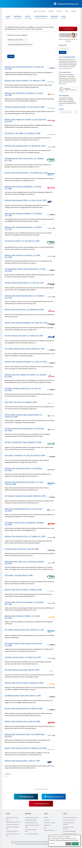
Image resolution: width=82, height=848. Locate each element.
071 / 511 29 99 (63, 36)
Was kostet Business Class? (13, 822)
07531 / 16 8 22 (63, 34)
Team (66, 11)
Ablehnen (68, 843)
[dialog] (64, 840)
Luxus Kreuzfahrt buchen (65, 68)
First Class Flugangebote (69, 831)
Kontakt (74, 11)
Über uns (59, 11)
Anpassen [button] (52, 843)
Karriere (51, 11)
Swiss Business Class (30, 820)
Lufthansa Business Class (31, 817)
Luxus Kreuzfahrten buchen (70, 817)
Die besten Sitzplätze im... (12, 831)
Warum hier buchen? (39, 11)
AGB (45, 827)
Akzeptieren (75, 843)
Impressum (47, 820)
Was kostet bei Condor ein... (13, 824)
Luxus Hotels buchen (68, 820)
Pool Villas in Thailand (49, 822)
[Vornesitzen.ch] (26, 797)
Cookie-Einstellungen (49, 830)
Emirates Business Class (31, 822)
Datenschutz (47, 825)
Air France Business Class (31, 833)
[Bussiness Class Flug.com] (54, 797)
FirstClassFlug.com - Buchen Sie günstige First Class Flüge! (67, 28)
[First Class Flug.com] (41, 804)
